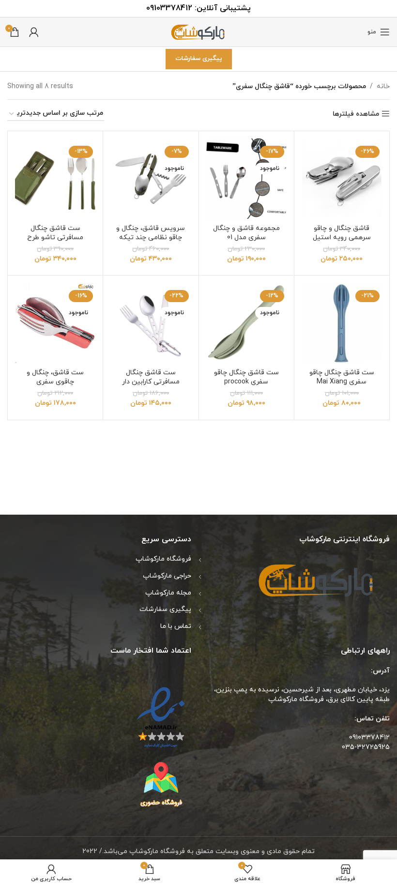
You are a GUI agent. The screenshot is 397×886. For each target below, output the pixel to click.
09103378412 (169, 8)
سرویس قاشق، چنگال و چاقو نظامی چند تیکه (150, 233)
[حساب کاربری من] (34, 32)
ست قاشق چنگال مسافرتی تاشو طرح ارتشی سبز (55, 238)
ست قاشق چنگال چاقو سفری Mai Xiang (341, 377)
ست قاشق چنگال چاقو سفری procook (246, 377)
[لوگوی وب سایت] (198, 31)
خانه (383, 86)
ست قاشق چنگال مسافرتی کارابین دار (151, 377)
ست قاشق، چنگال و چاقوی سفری (55, 377)
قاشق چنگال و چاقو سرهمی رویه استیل (342, 233)
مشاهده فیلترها (356, 114)
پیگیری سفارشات (198, 58)
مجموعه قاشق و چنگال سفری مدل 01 (246, 233)
